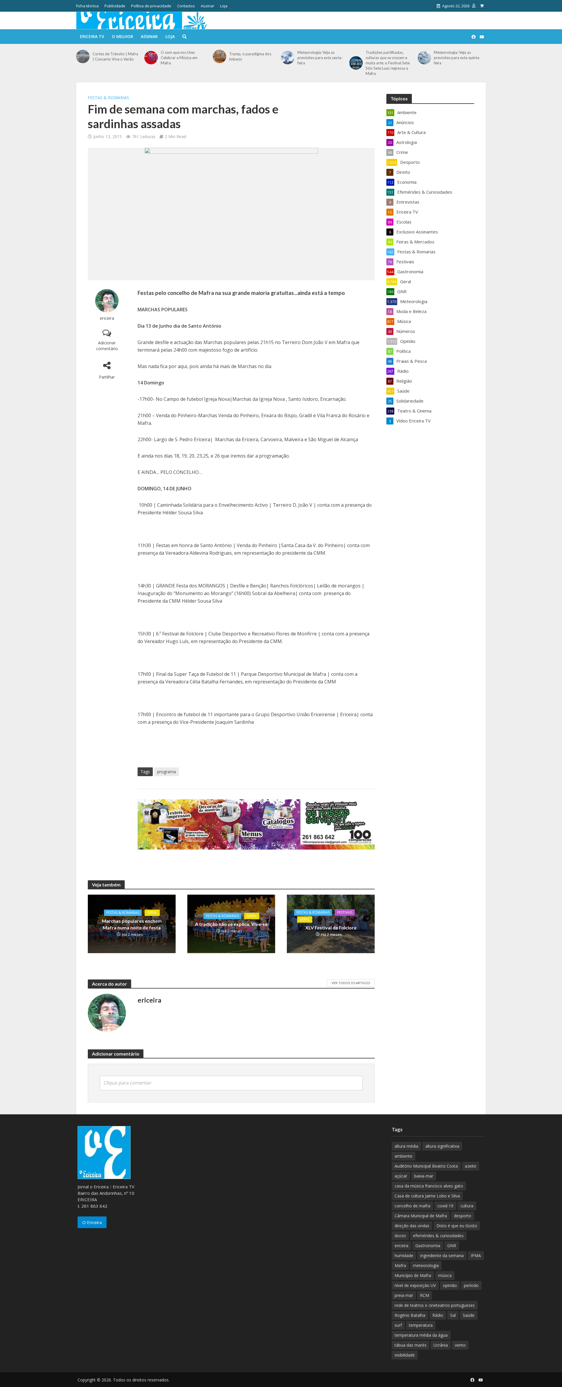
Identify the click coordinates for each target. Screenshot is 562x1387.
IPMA (476, 1255)
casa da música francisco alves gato (429, 1186)
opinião (450, 1285)
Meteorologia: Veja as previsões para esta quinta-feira (457, 57)
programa (166, 771)
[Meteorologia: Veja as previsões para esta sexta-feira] (287, 57)
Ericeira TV (92, 36)
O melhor (122, 36)
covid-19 (445, 1206)
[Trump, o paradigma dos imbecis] (219, 56)
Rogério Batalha (410, 1315)
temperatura (421, 1325)
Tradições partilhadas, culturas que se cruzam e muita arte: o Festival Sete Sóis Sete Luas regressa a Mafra (388, 63)
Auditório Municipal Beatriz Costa (426, 1166)
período (471, 1285)
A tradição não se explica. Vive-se (231, 924)
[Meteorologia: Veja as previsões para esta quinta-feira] (424, 57)
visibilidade (405, 1355)
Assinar (207, 5)
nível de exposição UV (415, 1285)
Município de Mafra (413, 1275)
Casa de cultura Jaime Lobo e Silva (427, 1196)
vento (460, 1345)
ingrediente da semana (442, 1255)
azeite (470, 1166)
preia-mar (404, 1295)
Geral (152, 912)
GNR (451, 1245)
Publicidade (114, 5)
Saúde (468, 1315)
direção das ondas (412, 1225)
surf (398, 1325)
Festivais (344, 912)
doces (400, 1235)
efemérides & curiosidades (438, 1235)
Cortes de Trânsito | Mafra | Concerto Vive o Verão (115, 56)
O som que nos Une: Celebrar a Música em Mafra (179, 57)
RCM (424, 1295)
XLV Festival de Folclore (331, 927)
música (445, 1275)
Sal (453, 1315)
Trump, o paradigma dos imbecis (250, 56)
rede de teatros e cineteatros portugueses (435, 1305)
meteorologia (426, 1265)
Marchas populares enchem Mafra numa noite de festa (132, 924)
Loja (223, 5)
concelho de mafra (412, 1206)
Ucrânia (441, 1345)
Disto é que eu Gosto (456, 1225)
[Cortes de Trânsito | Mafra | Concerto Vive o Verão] (83, 56)
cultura (466, 1206)
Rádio (437, 1315)
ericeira (107, 318)
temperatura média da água (421, 1335)
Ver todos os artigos (351, 983)
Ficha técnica (87, 5)
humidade (404, 1255)
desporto (462, 1215)
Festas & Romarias (108, 97)
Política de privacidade (151, 5)
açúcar (401, 1176)
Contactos (186, 5)
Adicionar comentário (107, 345)
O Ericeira (92, 1222)
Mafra (400, 1265)
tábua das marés (410, 1345)
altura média (406, 1146)
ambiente (403, 1156)
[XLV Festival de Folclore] (331, 923)
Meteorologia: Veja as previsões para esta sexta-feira (320, 57)
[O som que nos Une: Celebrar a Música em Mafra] (151, 57)
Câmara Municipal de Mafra (421, 1215)
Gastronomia (427, 1245)
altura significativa (442, 1146)
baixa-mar (423, 1176)
